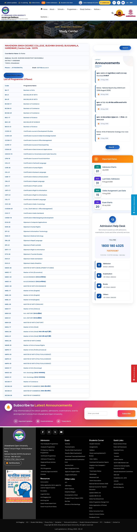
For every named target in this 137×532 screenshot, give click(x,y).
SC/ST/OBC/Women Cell (121, 463)
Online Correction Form (96, 511)
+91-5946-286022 (109, 277)
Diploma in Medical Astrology (33, 236)
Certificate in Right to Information (35, 190)
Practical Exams (70, 447)
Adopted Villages (70, 492)
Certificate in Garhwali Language (35, 163)
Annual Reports (118, 484)
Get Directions (14, 463)
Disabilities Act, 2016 (120, 478)
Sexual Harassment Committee (123, 471)
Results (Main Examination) (73, 450)
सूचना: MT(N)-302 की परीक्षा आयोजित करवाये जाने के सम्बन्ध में (112, 103)
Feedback (107, 522)
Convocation (44, 482)
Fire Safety (43, 491)
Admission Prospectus (48, 459)
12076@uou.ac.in (43, 68)
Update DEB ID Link (95, 493)
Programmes (72, 9)
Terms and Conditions (70, 522)
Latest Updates (12, 3)
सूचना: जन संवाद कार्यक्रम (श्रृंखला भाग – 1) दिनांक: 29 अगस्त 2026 (112, 118)
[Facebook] (42, 432)
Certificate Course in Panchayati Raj (36, 145)
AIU (15, 19)
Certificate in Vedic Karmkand (34, 213)
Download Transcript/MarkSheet (75, 456)
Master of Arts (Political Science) (35, 350)
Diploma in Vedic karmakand (33, 259)
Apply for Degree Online (72, 471)
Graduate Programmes (48, 447)
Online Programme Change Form (99, 502)
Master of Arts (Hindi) (31, 327)
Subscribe (126, 413)
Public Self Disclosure (120, 447)
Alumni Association (95, 480)
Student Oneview (94, 444)
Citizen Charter (118, 459)
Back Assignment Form (72, 468)
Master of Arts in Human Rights (34, 345)
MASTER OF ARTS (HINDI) (32, 341)
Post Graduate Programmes (49, 444)
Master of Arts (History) (32, 309)
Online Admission (49, 3)
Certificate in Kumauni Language (35, 172)
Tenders (116, 456)
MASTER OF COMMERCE (32, 395)
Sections (44, 17)
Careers (116, 453)
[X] (55, 432)
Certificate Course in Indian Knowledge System (40, 136)
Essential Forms (119, 450)
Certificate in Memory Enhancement (36, 177)
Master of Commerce (31, 382)
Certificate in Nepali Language (34, 181)
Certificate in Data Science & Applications (38, 149)
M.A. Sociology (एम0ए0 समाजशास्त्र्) (34, 373)
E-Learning (24, 3)
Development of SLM (71, 495)
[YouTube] (61, 432)
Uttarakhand (16, 18)
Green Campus (69, 489)
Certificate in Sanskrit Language (35, 199)
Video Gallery (93, 459)
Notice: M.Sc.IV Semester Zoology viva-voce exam (112, 133)
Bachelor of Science (30, 118)
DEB (10, 19)
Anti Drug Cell (44, 500)
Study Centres (85, 9)
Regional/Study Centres (48, 462)
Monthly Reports (119, 487)
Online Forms (35, 3)
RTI (66, 482)
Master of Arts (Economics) (33, 272)
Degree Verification (71, 475)
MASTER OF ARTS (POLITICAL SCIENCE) (37, 354)
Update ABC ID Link (95, 496)
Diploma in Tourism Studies (33, 254)
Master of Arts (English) (32, 291)
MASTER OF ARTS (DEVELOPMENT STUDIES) (39, 268)
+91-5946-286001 (109, 287)
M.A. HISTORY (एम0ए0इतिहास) (33, 313)
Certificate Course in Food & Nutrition (37, 158)
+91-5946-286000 (109, 297)
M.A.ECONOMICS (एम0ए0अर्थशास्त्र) (35, 277)
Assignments (93, 447)
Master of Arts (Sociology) (33, 368)
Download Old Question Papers (99, 462)
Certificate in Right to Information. (35, 195)
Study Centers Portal (120, 444)
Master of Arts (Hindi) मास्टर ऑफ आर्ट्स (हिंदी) (37, 336)
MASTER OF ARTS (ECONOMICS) (35, 286)
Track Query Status (95, 471)
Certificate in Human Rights (33, 168)
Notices (97, 9)
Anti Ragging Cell (45, 497)
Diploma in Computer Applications (35, 222)
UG (8, 19)
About (52, 9)
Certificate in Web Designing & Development (38, 218)
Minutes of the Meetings (72, 504)
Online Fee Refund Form (96, 499)
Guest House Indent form (48, 503)
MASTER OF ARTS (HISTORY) (34, 322)
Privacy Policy (49, 522)
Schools (61, 9)
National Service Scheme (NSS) (98, 484)
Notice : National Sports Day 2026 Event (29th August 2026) (111, 89)
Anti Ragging (20, 522)
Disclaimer (58, 522)
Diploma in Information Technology (35, 231)
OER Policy (68, 485)
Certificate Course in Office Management (38, 140)
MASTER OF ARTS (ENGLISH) (33, 304)
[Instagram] (49, 432)
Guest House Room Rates (48, 506)
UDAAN (116, 481)
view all (111, 147)
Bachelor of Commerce (31, 104)
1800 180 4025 (112, 246)
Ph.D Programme (46, 468)
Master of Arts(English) (32, 300)
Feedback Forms (94, 517)
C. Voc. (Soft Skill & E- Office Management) (38, 209)
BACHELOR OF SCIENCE (32, 122)
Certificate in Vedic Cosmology (34, 204)
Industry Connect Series (96, 514)
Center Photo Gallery (14, 75)
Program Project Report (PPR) (74, 498)
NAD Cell (116, 475)
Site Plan (67, 501)
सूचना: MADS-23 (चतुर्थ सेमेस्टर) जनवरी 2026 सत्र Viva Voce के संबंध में (112, 74)
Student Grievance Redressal (89, 522)
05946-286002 (108, 267)
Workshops (92, 474)
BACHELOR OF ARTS (30, 95)
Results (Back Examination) (73, 453)
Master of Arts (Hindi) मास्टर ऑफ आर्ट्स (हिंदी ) (38, 332)
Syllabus (92, 450)
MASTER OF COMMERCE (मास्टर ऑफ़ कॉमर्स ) (37, 386)
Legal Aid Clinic (45, 494)
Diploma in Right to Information (34, 250)
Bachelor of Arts (29, 90)
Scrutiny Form (69, 465)
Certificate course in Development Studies (38, 131)
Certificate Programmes (48, 456)
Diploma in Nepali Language (33, 240)
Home (45, 9)
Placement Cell (94, 477)
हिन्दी (131, 3)
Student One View (67, 3)
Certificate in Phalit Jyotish (33, 186)
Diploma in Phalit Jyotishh (32, 245)
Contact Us (116, 522)
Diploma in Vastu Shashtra (32, 263)
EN (127, 3)
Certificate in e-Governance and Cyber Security (40, 154)
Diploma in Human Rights (32, 227)
